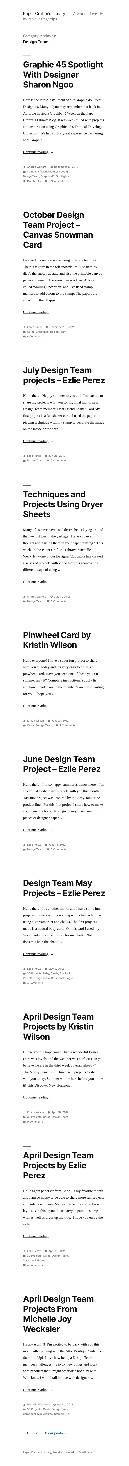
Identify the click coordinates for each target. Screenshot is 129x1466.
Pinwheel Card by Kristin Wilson (57, 640)
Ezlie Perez (34, 455)
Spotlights (62, 176)
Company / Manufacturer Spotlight (48, 171)
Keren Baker (34, 327)
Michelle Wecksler (38, 1404)
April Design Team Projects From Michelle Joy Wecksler (58, 1314)
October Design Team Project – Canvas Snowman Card (58, 230)
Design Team (31, 176)
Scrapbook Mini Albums (38, 1414)
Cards (30, 331)
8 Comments (59, 601)
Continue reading (38, 152)
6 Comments (56, 181)
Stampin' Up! (62, 1414)
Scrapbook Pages (62, 978)
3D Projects (34, 973)
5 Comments (59, 849)
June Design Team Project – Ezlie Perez (62, 764)
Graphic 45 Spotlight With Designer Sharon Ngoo (63, 74)
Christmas (42, 331)
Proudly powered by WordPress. (73, 1452)
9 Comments (67, 725)
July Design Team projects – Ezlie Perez (64, 375)
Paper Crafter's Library (44, 13)
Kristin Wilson (35, 720)
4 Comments (35, 336)
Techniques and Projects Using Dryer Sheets (63, 504)
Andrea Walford (37, 166)
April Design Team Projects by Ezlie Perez (58, 1165)
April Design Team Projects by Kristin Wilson (58, 1026)
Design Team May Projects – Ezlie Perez (64, 888)
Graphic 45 (48, 176)
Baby (46, 973)
